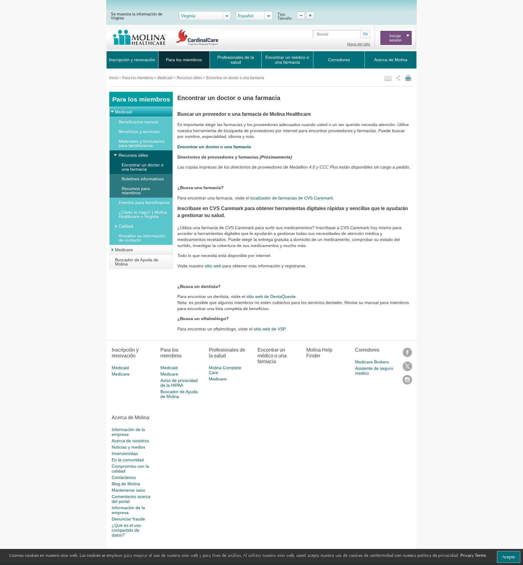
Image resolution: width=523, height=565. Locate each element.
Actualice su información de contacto (142, 237)
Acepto (508, 557)
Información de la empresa (128, 432)
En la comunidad (128, 459)
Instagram (407, 382)
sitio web (213, 265)
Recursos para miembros (136, 190)
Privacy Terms (473, 555)
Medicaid (165, 78)
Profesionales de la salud (235, 60)
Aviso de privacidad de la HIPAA (179, 383)
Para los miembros (184, 59)
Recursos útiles (190, 78)
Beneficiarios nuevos (138, 121)
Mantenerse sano (128, 490)
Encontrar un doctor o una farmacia (142, 167)
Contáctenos (124, 477)
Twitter (407, 368)
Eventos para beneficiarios (144, 202)
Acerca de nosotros (130, 440)
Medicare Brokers (372, 361)
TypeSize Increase (310, 15)
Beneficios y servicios (139, 131)
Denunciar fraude (128, 519)
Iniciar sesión (395, 37)
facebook (407, 354)
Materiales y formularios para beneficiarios (142, 143)
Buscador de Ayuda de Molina (136, 261)
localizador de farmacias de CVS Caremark (291, 198)
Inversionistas (125, 453)
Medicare (124, 249)
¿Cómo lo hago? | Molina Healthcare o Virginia (143, 214)
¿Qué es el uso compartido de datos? (126, 530)
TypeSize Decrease (301, 15)
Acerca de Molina (390, 59)
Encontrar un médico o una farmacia (287, 60)
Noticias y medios (128, 447)
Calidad (126, 226)
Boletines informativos (143, 178)
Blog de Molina (126, 483)
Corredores (339, 59)
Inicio (114, 78)
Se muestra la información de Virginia (136, 16)
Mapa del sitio (358, 44)
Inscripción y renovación (132, 59)
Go (365, 34)
